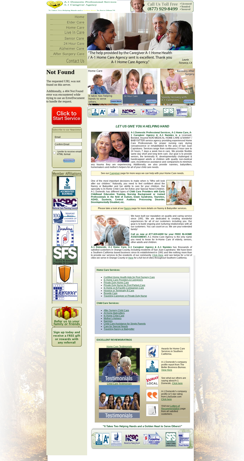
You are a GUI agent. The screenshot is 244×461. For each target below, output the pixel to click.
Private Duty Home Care (116, 282)
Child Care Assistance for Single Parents (125, 323)
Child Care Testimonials (119, 383)
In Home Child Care (114, 315)
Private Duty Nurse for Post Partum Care (124, 285)
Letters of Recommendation (170, 407)
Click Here (157, 255)
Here (130, 257)
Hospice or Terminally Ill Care (119, 290)
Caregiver (115, 173)
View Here (166, 370)
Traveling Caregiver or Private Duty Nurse (125, 296)
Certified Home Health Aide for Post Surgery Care (129, 277)
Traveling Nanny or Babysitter (119, 329)
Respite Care (110, 293)
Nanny (127, 208)
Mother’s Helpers (112, 318)
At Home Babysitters (114, 313)
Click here (177, 383)
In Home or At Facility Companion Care (124, 288)
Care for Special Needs (116, 326)
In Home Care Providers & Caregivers (123, 280)
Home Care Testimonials (119, 346)
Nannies (108, 321)
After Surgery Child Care (116, 310)
